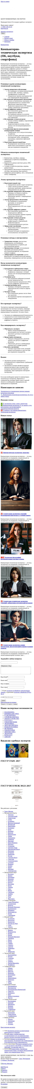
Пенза (10, 940)
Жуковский (11, 824)
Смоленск (11, 892)
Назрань (10, 1006)
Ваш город (4, 687)
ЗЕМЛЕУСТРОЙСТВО (11, 718)
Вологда (10, 905)
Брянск (10, 875)
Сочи (9, 925)
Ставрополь (11, 1009)
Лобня (10, 836)
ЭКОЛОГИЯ (8, 733)
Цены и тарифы (9, 40)
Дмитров (11, 814)
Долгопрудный (12, 816)
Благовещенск (12, 986)
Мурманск (11, 910)
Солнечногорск (13, 861)
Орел (9, 889)
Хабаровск (11, 993)
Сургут (10, 960)
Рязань (10, 890)
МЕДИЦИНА (8, 728)
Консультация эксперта (8, 1027)
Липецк (10, 887)
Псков (10, 913)
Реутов (10, 856)
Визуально (4, 666)
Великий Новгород (14, 907)
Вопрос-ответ (8, 38)
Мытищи (11, 841)
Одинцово (11, 846)
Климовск (11, 828)
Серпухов (11, 859)
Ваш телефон (5, 684)
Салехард (11, 958)
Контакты (7, 41)
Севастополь (12, 1014)
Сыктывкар (11, 915)
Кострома (11, 884)
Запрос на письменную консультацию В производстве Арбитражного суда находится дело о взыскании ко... (18, 1040)
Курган (10, 956)
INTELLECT (8, 735)
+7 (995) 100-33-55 (6, 27)
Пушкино (11, 852)
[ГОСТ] (17, 782)
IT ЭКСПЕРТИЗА (10, 715)
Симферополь (12, 1016)
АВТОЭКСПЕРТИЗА (11, 725)
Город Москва (8, 811)
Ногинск (10, 844)
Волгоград (11, 920)
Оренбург (11, 938)
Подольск (11, 851)
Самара (10, 943)
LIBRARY (7, 737)
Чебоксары (11, 951)
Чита (9, 994)
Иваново (10, 880)
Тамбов (10, 894)
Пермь (10, 941)
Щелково (11, 869)
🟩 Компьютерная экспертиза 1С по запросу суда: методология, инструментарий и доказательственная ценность (16, 407)
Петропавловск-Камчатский (16, 989)
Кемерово (11, 973)
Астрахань (11, 918)
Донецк (10, 1022)
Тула (9, 897)
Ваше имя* (4, 680)
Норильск (11, 979)
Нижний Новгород (14, 937)
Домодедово (12, 818)
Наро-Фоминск (12, 843)
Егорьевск (11, 821)
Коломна (10, 831)
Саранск (10, 945)
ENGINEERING (9, 712)
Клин (9, 829)
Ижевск (10, 930)
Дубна (10, 819)
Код (10, 666)
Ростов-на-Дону (13, 923)
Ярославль (11, 899)
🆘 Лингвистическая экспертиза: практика (15, 452)
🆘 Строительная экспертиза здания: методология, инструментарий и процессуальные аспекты (17, 646)
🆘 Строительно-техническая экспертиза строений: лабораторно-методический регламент (17, 602)
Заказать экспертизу (7, 31)
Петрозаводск (12, 912)
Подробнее (4, 1084)
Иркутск (10, 971)
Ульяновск (11, 948)
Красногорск (12, 834)
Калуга (10, 882)
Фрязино (10, 864)
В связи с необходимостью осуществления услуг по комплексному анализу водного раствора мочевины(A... (17, 1035)
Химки (10, 866)
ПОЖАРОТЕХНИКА (11, 727)
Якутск (10, 998)
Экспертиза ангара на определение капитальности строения (16, 1031)
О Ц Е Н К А (8, 720)
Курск (10, 885)
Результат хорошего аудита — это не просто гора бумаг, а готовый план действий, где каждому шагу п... (18, 1045)
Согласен (4, 1087)
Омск (9, 981)
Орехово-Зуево (12, 847)
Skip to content (5, 1)
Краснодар (11, 922)
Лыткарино (11, 838)
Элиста (10, 927)
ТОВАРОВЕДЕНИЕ (10, 722)
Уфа (9, 950)
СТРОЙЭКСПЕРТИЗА (11, 717)
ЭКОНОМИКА (9, 723)
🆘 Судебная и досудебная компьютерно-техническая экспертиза (13, 411)
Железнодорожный (14, 823)
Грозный (10, 1003)
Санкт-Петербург (13, 902)
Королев (10, 833)
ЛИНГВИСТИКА (10, 732)
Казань (10, 933)
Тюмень (10, 961)
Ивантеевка (11, 826)
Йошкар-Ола (12, 932)
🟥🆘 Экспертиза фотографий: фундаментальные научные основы (12, 558)
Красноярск (11, 974)
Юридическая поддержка (8, 702)
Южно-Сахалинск (13, 996)
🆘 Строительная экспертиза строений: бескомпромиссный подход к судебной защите (16, 514)
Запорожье (11, 1021)
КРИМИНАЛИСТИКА (11, 713)
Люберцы (11, 839)
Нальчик (10, 1007)
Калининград (12, 908)
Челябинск (11, 965)
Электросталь (12, 871)
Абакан (10, 968)
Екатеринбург (12, 955)
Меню (3, 33)
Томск (10, 983)
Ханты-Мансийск (13, 963)
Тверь (10, 895)
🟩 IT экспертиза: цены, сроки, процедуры (14, 403)
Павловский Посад (14, 849)
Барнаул (10, 970)
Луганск (10, 1024)
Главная (6, 36)
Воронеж (11, 879)
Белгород (11, 874)
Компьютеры (5, 44)
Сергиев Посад (12, 857)
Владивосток (12, 988)
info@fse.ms (4, 28)
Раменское (11, 854)
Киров (10, 935)
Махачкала (11, 1004)
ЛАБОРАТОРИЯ (9, 730)
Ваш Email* (4, 677)
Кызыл (10, 976)
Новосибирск (12, 978)
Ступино (11, 862)
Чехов (10, 867)
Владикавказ (12, 1001)
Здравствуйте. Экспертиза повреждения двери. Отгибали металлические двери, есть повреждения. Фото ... (18, 1050)
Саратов (10, 946)
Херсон (10, 1019)
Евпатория (11, 1012)
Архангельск (12, 904)
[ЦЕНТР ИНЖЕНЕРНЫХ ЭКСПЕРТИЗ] (8, 16)
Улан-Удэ (11, 991)
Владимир (11, 877)
